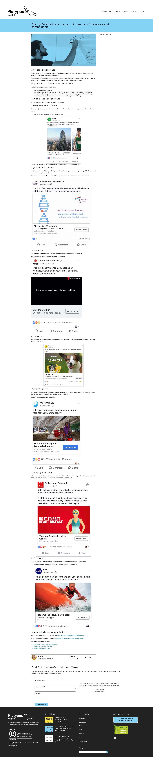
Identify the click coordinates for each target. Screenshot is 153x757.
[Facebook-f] (81, 657)
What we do (106, 11)
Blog (80, 729)
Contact (134, 11)
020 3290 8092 (12, 746)
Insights (125, 11)
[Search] (107, 752)
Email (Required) (40, 687)
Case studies (82, 722)
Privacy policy (83, 741)
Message (38, 693)
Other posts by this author (45, 659)
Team (118, 11)
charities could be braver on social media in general (69, 638)
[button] (85, 657)
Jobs (142, 11)
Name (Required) (40, 680)
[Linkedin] (115, 738)
